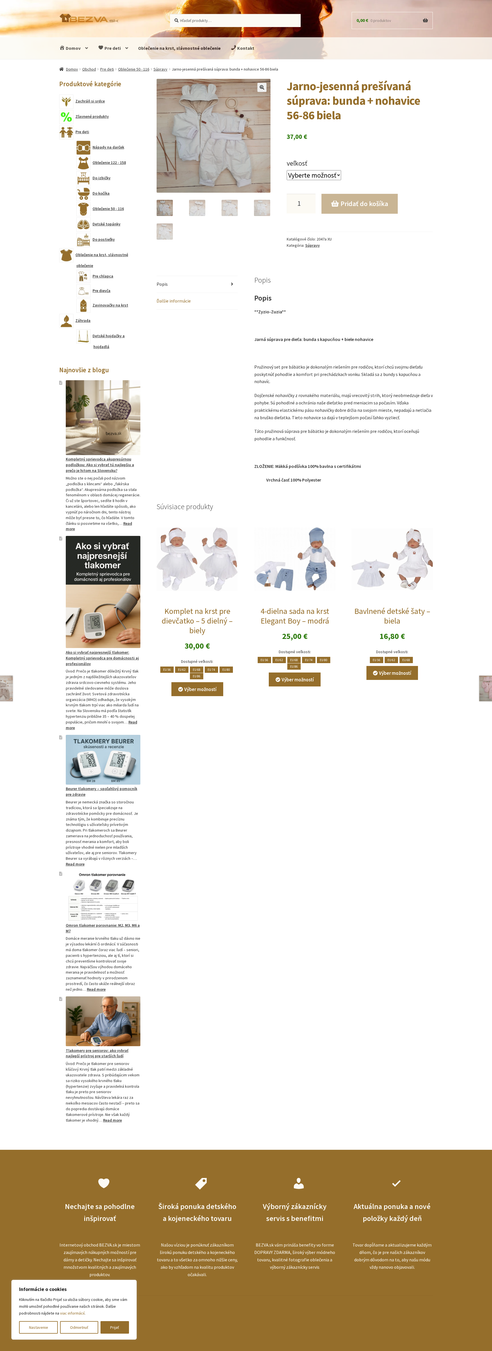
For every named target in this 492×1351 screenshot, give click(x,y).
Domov (73, 48)
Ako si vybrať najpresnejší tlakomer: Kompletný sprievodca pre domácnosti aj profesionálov (102, 658)
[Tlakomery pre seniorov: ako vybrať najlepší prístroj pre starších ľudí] (103, 1021)
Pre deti (112, 48)
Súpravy (160, 69)
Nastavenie (38, 1327)
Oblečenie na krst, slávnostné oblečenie (179, 48)
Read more (75, 864)
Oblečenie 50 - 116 (133, 69)
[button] (261, 87)
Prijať (114, 1327)
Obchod (89, 69)
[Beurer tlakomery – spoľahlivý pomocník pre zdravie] (103, 760)
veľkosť (297, 163)
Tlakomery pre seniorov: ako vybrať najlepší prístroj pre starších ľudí (97, 1053)
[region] (74, 1310)
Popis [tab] (162, 284)
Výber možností (200, 689)
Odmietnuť (79, 1327)
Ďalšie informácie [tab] (174, 301)
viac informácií (72, 1313)
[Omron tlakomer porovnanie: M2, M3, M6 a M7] (103, 896)
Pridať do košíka (364, 203)
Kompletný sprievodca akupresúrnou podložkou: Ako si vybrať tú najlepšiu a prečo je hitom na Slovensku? (100, 464)
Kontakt (245, 48)
